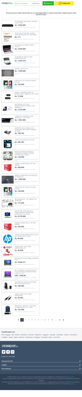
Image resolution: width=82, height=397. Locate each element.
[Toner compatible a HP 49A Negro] (8, 227)
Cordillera (5, 337)
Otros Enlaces (6, 368)
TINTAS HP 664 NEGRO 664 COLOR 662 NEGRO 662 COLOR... (26, 235)
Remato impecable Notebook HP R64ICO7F (26, 176)
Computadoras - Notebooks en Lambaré (25, 288)
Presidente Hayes (46, 337)
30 (59, 320)
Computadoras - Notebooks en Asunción (25, 27)
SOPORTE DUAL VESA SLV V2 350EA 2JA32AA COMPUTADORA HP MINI (25, 129)
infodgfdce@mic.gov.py (68, 384)
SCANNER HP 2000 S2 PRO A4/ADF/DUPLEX (23, 57)
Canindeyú (59, 335)
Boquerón (38, 335)
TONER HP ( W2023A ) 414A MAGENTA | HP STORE (24, 117)
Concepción (73, 335)
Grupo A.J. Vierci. (70, 377)
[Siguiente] (63, 320)
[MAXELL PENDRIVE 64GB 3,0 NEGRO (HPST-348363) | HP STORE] (8, 96)
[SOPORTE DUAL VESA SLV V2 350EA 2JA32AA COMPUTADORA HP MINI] (8, 132)
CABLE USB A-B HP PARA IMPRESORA (23, 294)
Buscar (49, 3)
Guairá (11, 337)
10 (52, 320)
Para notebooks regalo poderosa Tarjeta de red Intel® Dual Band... (24, 153)
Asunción (31, 335)
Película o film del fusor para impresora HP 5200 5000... (26, 34)
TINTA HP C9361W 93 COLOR (24, 140)
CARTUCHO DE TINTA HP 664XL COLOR (25, 81)
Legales (4, 365)
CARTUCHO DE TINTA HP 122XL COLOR (25, 188)
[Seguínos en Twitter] (4, 352)
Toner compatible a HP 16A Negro (25, 164)
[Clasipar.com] (7, 3)
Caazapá (52, 335)
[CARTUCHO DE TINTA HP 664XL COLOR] (8, 85)
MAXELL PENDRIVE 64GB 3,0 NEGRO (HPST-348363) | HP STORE (26, 93)
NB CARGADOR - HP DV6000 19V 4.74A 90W (25, 199)
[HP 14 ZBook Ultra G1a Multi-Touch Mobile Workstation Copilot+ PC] (8, 274)
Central (66, 335)
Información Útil (7, 361)
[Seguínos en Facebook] (8, 352)
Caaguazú (45, 335)
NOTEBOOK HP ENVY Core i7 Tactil (25, 45)
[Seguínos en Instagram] (12, 352)
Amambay (23, 335)
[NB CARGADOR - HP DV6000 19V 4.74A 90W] (8, 203)
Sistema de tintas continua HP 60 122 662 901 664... (25, 282)
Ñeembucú (29, 337)
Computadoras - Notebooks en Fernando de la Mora (26, 74)
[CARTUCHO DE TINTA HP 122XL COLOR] (8, 191)
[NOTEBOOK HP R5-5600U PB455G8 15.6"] (8, 262)
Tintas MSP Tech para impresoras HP (23, 247)
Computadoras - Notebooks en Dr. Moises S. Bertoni (25, 278)
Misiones (22, 337)
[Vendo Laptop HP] (8, 73)
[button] (64, 3)
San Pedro (56, 337)
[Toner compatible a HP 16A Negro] (8, 168)
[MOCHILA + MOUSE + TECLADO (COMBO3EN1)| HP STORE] (8, 310)
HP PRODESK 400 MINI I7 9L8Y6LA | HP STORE (26, 22)
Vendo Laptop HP (21, 68)
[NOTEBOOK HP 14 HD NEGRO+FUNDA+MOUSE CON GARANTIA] (8, 108)
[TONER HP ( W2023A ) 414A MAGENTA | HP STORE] (8, 120)
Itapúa (16, 337)
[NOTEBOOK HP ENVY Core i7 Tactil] (8, 49)
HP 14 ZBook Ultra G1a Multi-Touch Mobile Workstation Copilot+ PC (26, 271)
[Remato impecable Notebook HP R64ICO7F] (8, 179)
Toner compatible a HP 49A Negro (25, 223)
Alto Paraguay (6, 335)
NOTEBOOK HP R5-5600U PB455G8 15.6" (26, 259)
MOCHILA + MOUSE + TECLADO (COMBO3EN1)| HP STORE (25, 306)
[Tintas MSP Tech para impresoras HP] (8, 250)
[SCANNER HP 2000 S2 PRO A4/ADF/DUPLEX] (8, 61)
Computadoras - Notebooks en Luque (24, 39)
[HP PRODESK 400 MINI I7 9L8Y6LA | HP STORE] (8, 25)
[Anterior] (18, 320)
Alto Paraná (15, 335)
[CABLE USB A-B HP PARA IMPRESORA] (8, 298)
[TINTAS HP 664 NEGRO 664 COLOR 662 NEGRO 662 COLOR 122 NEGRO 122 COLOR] (8, 239)
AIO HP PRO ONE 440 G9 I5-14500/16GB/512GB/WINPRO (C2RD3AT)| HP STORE (24, 212)
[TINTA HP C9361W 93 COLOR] (8, 144)
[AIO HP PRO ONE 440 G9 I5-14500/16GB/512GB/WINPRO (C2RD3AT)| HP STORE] (8, 215)
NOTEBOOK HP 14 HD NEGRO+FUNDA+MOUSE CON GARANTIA (25, 105)
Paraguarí (37, 337)
